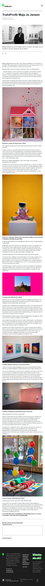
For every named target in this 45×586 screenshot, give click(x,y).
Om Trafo (24, 566)
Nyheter (24, 561)
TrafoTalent (25, 557)
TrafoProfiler (25, 559)
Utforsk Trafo (25, 554)
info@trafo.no (9, 570)
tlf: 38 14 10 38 (9, 572)
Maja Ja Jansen (6, 63)
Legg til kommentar (7, 524)
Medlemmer (25, 556)
